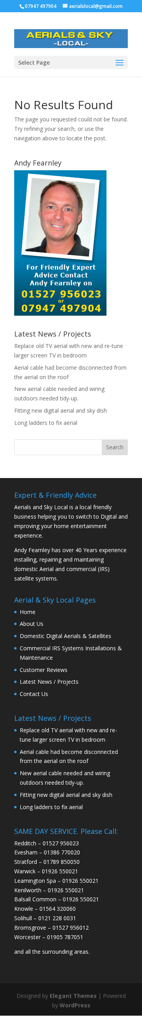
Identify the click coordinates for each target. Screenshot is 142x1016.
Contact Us (34, 694)
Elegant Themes (73, 995)
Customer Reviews (43, 670)
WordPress (75, 1005)
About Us (31, 623)
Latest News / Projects (49, 681)
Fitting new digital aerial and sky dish (60, 410)
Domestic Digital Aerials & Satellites (65, 636)
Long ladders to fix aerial (45, 422)
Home (28, 612)
